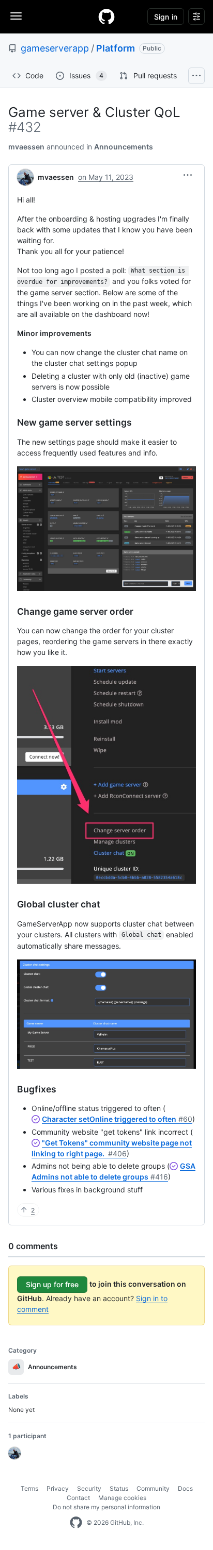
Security (89, 1488)
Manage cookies (122, 1498)
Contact (78, 1498)
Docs (185, 1488)
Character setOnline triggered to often (117, 1119)
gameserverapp (55, 48)
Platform (115, 48)
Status (119, 1488)
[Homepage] (106, 16)
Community (153, 1488)
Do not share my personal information (106, 1507)
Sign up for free (52, 1284)
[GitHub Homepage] (76, 1522)
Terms (29, 1488)
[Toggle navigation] (16, 16)
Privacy (58, 1488)
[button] (187, 175)
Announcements (123, 146)
